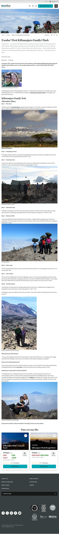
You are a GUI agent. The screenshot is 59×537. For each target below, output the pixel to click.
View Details (15, 466)
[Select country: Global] (45, 1)
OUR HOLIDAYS (5, 488)
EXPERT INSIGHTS (34, 478)
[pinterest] (15, 513)
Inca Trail (19, 367)
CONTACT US (5, 478)
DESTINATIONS (33, 481)
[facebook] (3, 513)
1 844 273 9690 (36, 6)
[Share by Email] (51, 35)
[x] (7, 513)
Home (3, 35)
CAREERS (32, 485)
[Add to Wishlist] (25, 435)
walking (32, 377)
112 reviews (16, 463)
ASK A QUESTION (44, 6)
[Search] (30, 6)
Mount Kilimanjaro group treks (46, 63)
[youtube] (19, 513)
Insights (8, 35)
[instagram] (11, 513)
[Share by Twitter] (56, 35)
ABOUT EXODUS (5, 485)
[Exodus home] (5, 6)
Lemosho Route (15, 107)
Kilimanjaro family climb (38, 92)
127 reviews (45, 463)
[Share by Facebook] (54, 35)
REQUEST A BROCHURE (7, 481)
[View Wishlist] (33, 6)
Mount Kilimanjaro (7, 148)
